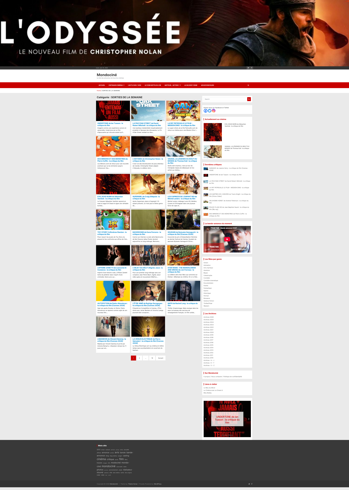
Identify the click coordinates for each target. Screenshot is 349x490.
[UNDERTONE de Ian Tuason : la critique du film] (113, 111)
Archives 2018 (208, 337)
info (109, 463)
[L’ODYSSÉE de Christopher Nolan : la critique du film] (148, 146)
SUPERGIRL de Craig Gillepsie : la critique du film (146, 198)
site (111, 472)
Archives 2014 (208, 347)
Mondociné (107, 75)
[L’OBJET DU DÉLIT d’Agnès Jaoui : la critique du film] (148, 255)
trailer (98, 475)
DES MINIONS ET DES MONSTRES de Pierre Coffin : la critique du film (112, 160)
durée (116, 459)
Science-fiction (209, 301)
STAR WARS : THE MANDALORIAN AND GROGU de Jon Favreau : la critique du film (182, 270)
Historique (207, 293)
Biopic (206, 273)
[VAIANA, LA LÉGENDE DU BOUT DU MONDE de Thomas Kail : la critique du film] (183, 146)
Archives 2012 (208, 353)
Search (249, 99)
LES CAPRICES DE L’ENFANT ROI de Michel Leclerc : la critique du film (182, 198)
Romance (207, 298)
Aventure (207, 270)
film (121, 459)
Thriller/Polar (208, 303)
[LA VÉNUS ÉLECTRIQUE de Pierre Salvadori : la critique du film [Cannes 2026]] (148, 326)
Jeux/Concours (207, 85)
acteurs (108, 449)
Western (206, 306)
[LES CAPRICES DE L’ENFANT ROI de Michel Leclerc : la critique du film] (183, 184)
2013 (98, 449)
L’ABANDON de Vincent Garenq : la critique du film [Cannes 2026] (111, 340)
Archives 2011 (208, 355)
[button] (222, 435)
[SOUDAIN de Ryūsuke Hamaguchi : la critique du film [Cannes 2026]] (183, 220)
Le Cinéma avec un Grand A (213, 390)
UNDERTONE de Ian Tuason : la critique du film (110, 124)
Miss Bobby (208, 393)
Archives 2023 (209, 325)
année (112, 452)
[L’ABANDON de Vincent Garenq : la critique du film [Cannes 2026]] (113, 326)
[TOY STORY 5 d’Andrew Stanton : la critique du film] (113, 220)
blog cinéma (113, 456)
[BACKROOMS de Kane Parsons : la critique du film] (148, 220)
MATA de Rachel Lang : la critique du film (183, 304)
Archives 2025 (209, 320)
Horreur (206, 296)
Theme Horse (132, 484)
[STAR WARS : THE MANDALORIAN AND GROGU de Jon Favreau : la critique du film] (183, 255)
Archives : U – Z (209, 365)
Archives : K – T (209, 363)
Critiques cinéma (116, 85)
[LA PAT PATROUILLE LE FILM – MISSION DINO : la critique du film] (183, 111)
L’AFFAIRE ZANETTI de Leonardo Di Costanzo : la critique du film (111, 269)
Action (206, 263)
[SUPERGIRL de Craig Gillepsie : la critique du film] (148, 184)
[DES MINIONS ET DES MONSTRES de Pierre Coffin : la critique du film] (113, 146)
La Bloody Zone (190, 85)
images (105, 463)
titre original (128, 472)
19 (152, 358)
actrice (113, 449)
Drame (206, 285)
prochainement (113, 470)
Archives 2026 (209, 317)
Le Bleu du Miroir (209, 388)
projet (120, 470)
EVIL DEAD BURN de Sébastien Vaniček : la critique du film (110, 198)
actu (121, 449)
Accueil (102, 85)
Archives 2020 (209, 332)
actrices (117, 449)
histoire (99, 463)
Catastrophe (208, 275)
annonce (105, 452)
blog (107, 456)
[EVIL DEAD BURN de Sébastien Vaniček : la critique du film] (113, 184)
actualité (126, 449)
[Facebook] (205, 111)
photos (100, 469)
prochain (106, 470)
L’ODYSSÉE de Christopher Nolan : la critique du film (148, 160)
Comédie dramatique (211, 280)
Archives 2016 (208, 342)
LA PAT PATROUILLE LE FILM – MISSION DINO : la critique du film (181, 124)
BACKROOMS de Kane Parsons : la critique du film (147, 233)
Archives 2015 (208, 345)
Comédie (207, 278)
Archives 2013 (208, 350)
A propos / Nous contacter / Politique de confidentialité (223, 376)
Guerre (206, 291)
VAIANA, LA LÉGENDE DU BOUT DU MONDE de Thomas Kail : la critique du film (182, 161)
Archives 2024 (209, 322)
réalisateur (127, 470)
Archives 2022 (209, 327)
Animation (207, 265)
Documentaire (208, 283)
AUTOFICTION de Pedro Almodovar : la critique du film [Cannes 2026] (112, 304)
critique (110, 459)
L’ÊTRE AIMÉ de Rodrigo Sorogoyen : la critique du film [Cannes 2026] (148, 304)
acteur (103, 449)
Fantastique (208, 288)
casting (126, 456)
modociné (116, 462)
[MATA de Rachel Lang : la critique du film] (183, 291)
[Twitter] (209, 111)
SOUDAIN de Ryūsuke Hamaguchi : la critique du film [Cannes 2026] (183, 233)
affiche (99, 452)
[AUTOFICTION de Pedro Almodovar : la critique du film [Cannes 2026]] (113, 291)
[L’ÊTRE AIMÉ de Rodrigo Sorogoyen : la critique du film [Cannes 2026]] (148, 291)
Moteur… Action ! (172, 85)
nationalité (119, 466)
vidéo (102, 475)
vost (106, 475)
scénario (106, 472)
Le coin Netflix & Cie (153, 85)
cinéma (101, 459)
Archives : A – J (209, 360)
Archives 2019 (208, 335)
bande (123, 452)
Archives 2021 (208, 330)
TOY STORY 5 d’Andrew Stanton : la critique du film (112, 233)
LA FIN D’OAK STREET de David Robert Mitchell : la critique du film (147, 124)
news (124, 466)
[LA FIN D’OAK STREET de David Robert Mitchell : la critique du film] (148, 111)
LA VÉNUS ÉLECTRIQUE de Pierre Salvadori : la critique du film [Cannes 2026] (148, 341)
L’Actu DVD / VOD (134, 85)
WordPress (157, 484)
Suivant (160, 358)
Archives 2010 (208, 358)
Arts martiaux (208, 268)
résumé (100, 472)
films (126, 459)
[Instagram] (213, 111)
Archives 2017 (208, 340)
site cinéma (116, 472)
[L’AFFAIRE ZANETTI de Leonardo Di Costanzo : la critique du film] (113, 255)
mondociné (108, 466)
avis (117, 452)
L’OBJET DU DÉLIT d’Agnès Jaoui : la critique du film (148, 269)
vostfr (109, 475)
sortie (122, 472)
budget (120, 456)
